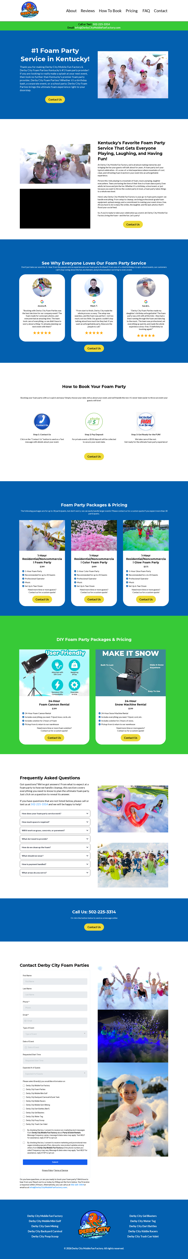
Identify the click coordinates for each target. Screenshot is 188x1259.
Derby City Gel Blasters (35, 1113)
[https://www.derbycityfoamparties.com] (29, 10)
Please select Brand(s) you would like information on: (44, 1081)
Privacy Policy (47, 1170)
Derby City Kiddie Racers (36, 1101)
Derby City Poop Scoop (35, 1120)
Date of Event (28, 1041)
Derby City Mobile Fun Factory (38, 1086)
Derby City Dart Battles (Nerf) (37, 1109)
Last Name (27, 989)
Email (26, 1015)
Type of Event (28, 1028)
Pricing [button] (132, 10)
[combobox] (55, 1034)
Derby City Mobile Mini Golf (36, 1093)
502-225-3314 (39, 804)
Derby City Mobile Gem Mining (38, 1105)
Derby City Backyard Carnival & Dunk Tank (42, 1097)
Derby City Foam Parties (35, 1089)
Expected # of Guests (31, 1068)
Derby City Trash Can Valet (36, 1124)
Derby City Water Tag (34, 1116)
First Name (27, 976)
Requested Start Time (32, 1055)
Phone (26, 1002)
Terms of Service (61, 1170)
